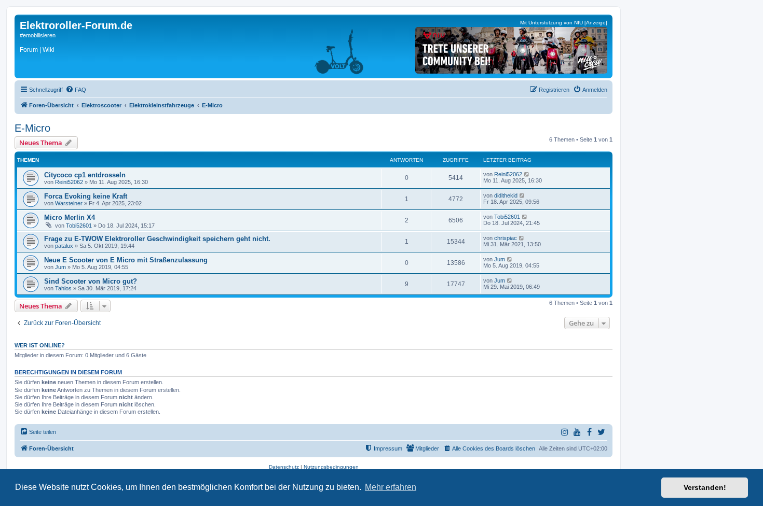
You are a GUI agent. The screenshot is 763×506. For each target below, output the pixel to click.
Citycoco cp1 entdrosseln (85, 175)
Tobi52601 (79, 225)
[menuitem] (75, 89)
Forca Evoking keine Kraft (85, 196)
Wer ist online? (40, 345)
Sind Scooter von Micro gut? (90, 281)
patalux (64, 246)
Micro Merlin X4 (69, 217)
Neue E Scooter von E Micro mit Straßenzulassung (126, 260)
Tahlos (63, 288)
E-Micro (32, 128)
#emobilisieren (38, 35)
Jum (60, 267)
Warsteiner (69, 203)
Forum (29, 49)
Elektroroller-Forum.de (76, 25)
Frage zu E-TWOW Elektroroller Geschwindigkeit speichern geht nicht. (157, 239)
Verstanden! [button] (705, 487)
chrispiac (505, 238)
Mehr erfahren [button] (390, 487)
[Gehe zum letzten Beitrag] (527, 174)
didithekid (505, 195)
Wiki (49, 49)
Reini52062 (69, 182)
